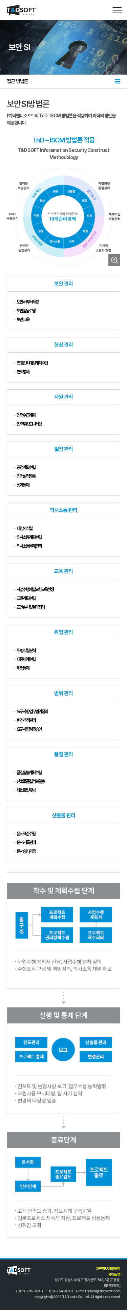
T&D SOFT (21, 10)
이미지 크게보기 (114, 260)
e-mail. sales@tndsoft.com (98, 1291)
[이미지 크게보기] (63, 217)
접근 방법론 (17, 81)
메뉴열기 (117, 10)
